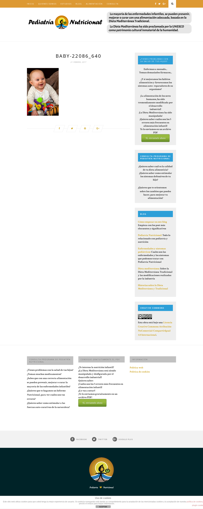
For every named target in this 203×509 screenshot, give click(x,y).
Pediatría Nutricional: (150, 235)
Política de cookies (140, 371)
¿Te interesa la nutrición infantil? (100, 385)
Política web (136, 367)
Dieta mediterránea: (149, 268)
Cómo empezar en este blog (152, 222)
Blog (79, 4)
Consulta (112, 4)
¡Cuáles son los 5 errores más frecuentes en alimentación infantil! (100, 393)
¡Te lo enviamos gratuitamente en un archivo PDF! (97, 398)
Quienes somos (47, 4)
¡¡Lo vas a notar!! (97, 396)
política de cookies (195, 502)
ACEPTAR (103, 507)
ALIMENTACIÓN (94, 4)
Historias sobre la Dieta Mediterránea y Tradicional (153, 287)
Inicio (30, 4)
